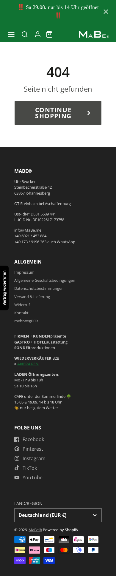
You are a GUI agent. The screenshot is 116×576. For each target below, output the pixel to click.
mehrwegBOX (26, 321)
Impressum (24, 272)
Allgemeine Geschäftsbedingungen (44, 280)
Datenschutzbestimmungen (39, 288)
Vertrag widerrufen (4, 288)
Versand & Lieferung (32, 296)
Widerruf (22, 304)
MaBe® (35, 529)
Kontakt (21, 312)
